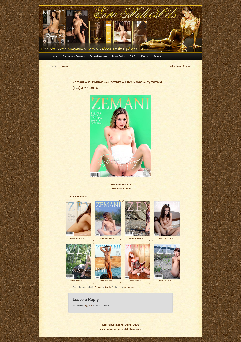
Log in (169, 56)
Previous (175, 66)
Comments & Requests (74, 56)
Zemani (98, 287)
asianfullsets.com (110, 329)
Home (54, 56)
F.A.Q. (133, 56)
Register (157, 56)
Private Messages (98, 56)
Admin (108, 287)
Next (186, 66)
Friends (144, 56)
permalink (129, 287)
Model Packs (118, 56)
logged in (88, 305)
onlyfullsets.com (131, 329)
